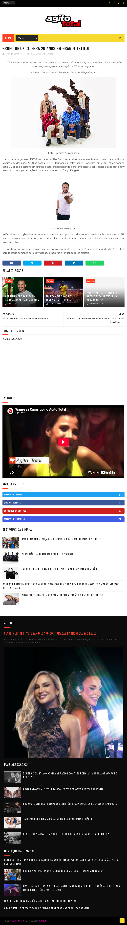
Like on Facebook (12, 502)
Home (8, 38)
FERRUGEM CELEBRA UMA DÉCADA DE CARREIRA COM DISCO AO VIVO (40, 901)
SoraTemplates (18, 921)
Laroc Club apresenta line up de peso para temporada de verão (59, 569)
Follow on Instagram (14, 519)
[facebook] (114, 3)
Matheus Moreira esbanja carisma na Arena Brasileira (22, 298)
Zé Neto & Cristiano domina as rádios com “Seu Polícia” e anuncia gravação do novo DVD (70, 775)
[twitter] (119, 3)
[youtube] (124, 3)
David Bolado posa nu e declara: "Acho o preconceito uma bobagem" (63, 788)
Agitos (50, 53)
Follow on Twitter (13, 494)
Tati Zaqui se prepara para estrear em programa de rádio (57, 818)
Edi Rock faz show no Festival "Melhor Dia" (59, 298)
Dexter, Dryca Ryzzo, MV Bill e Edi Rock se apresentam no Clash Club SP (66, 834)
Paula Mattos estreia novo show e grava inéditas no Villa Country (103, 296)
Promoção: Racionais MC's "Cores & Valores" (48, 554)
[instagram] (109, 3)
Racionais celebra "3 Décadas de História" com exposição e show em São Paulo (70, 803)
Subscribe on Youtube (15, 511)
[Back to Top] (122, 920)
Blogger (42, 921)
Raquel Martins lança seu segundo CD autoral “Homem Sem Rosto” (61, 539)
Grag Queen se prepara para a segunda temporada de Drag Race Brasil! (46, 908)
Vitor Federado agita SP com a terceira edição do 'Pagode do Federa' (62, 595)
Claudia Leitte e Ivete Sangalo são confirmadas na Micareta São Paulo (50, 633)
